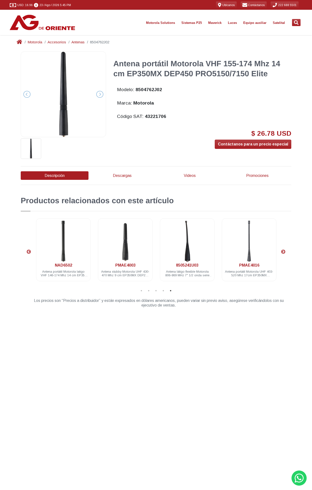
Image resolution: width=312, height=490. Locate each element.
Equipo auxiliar (254, 23)
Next (283, 252)
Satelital (279, 23)
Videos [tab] (190, 175)
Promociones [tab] (257, 175)
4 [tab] (163, 290)
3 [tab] (156, 290)
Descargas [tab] (122, 175)
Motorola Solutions (160, 23)
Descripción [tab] (55, 175)
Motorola (35, 42)
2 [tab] (148, 290)
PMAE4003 (125, 265)
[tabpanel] (63, 252)
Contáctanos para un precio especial (253, 144)
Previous (28, 252)
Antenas (78, 42)
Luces (232, 23)
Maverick (215, 23)
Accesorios (57, 42)
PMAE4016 (249, 265)
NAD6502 (63, 265)
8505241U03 (187, 265)
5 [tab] (170, 290)
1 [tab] (141, 290)
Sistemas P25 (191, 23)
